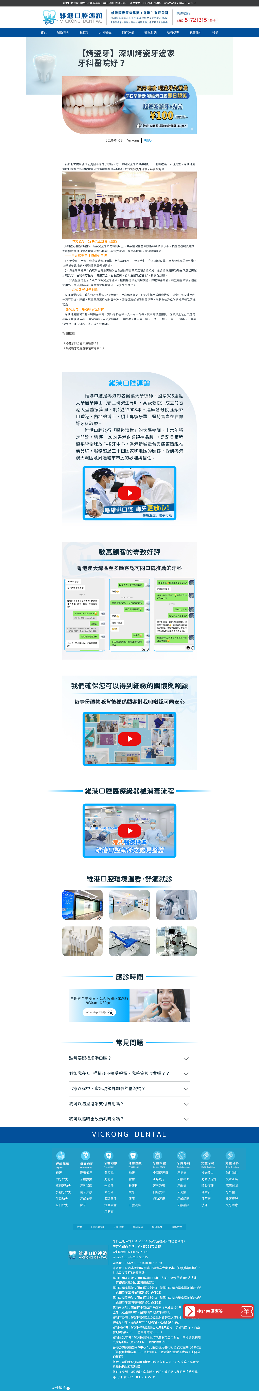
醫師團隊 (157, 1227)
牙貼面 (109, 1211)
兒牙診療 (232, 1205)
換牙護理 (232, 1198)
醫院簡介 (63, 32)
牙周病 (181, 1192)
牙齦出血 (183, 1179)
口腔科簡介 (97, 1227)
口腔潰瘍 (135, 1205)
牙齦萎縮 (183, 1205)
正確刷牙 (159, 1179)
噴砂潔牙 (208, 1185)
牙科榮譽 (138, 1227)
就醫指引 (196, 32)
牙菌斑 (206, 1198)
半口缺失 (62, 1198)
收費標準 (173, 32)
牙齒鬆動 (183, 1198)
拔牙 (132, 1192)
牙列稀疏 (86, 1185)
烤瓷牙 (148, 140)
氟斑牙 (109, 1192)
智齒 (132, 1179)
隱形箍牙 (86, 1172)
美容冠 (109, 1172)
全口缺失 (62, 1205)
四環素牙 (110, 1198)
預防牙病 (159, 1198)
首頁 (44, 32)
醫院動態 (150, 32)
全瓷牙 (109, 1185)
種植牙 (84, 32)
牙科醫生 (105, 32)
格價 (215, 32)
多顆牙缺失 (63, 1192)
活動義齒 (110, 1205)
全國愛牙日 (160, 1172)
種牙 (59, 1172)
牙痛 (132, 1198)
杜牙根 (133, 1185)
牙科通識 (159, 1185)
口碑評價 (128, 32)
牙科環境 (118, 1227)
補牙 (132, 1172)
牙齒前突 (86, 1198)
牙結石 (206, 1192)
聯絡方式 (177, 1227)
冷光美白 (208, 1172)
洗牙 (205, 1205)
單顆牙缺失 (63, 1185)
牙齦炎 (181, 1185)
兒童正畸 (232, 1179)
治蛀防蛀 (232, 1172)
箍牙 (83, 1205)
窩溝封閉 (232, 1185)
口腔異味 (159, 1192)
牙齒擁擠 (86, 1179)
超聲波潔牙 (209, 1179)
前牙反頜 (86, 1192)
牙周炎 (181, 1172)
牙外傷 (230, 1192)
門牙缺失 (62, 1179)
